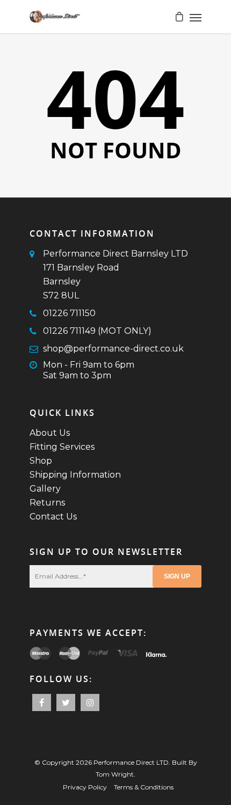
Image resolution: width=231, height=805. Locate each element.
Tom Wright (115, 774)
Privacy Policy (85, 787)
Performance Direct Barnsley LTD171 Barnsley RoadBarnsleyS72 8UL (115, 274)
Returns (47, 502)
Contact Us (53, 516)
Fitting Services (62, 447)
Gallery (45, 489)
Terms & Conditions (144, 787)
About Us (50, 433)
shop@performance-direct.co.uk (113, 348)
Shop (41, 461)
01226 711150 (69, 313)
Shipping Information (75, 475)
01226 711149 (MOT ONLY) (97, 331)
